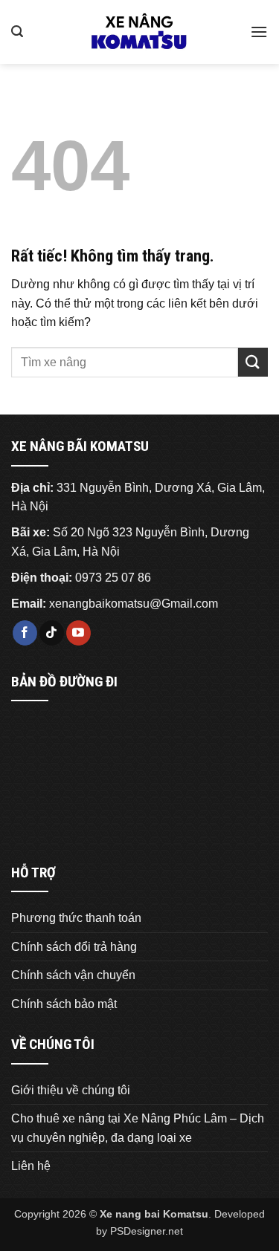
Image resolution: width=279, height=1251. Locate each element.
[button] (17, 31)
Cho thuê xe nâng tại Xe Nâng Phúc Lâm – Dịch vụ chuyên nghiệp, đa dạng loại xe (137, 1128)
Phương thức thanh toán (76, 918)
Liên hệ (31, 1166)
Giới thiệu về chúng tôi (70, 1090)
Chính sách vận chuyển (73, 975)
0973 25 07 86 (113, 577)
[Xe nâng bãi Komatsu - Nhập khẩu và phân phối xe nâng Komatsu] (140, 32)
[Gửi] (253, 362)
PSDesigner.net (146, 1231)
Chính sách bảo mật (64, 1004)
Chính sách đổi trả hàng (74, 946)
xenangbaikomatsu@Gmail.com (133, 603)
